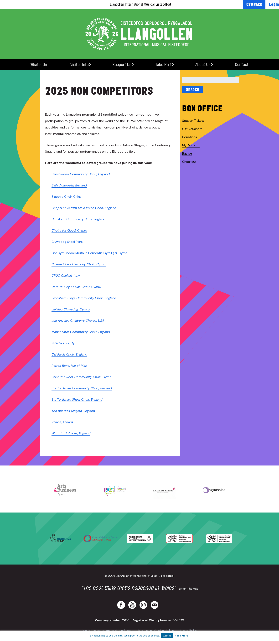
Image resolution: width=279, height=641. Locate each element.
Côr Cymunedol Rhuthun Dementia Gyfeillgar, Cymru (90, 253)
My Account (191, 145)
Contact (241, 64)
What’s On (39, 64)
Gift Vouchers (192, 129)
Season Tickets (193, 121)
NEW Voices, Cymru (66, 343)
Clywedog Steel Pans (67, 242)
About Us (203, 64)
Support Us (121, 64)
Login (274, 4)
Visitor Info (79, 64)
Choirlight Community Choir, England (78, 219)
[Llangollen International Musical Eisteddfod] (139, 34)
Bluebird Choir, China (67, 197)
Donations (189, 137)
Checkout (189, 162)
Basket (187, 153)
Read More (181, 635)
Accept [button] (167, 635)
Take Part (163, 64)
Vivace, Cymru (62, 422)
